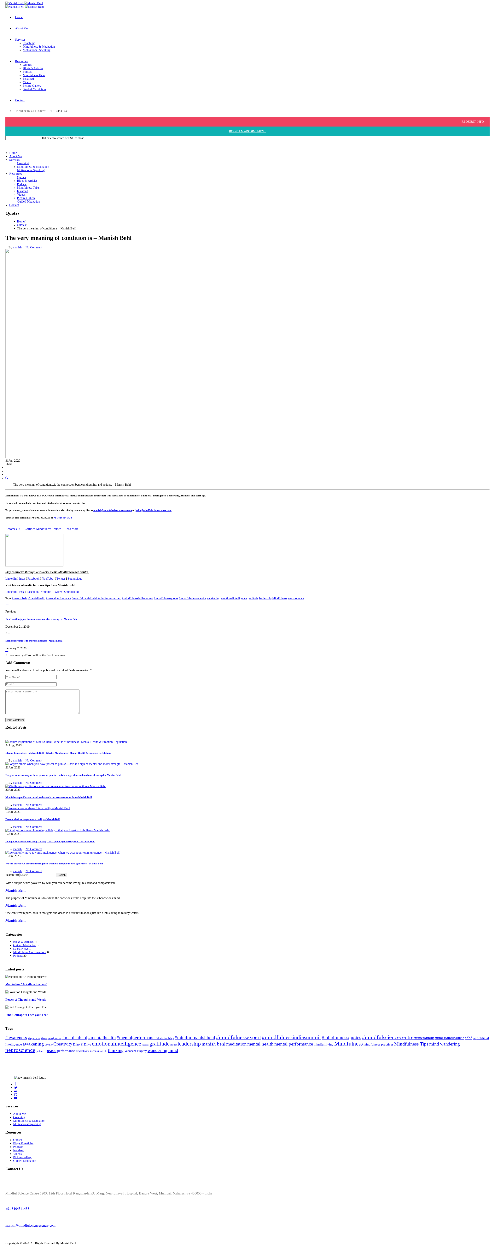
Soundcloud (74, 578)
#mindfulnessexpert (109, 598)
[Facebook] (6, 467)
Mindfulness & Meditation (39, 46)
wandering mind (163, 1050)
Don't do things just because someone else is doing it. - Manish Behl (41, 619)
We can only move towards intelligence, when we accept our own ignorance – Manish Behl (54, 863)
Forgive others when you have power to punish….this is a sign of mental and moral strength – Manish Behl (63, 775)
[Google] (6, 478)
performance (66, 1051)
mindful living (324, 1044)
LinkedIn (11, 578)
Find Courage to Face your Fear (26, 1014)
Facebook (33, 578)
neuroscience (296, 598)
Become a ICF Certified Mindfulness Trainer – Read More (41, 528)
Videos (27, 82)
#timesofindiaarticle (449, 1038)
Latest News (20, 948)
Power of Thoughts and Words (25, 999)
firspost (145, 1045)
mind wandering (444, 1043)
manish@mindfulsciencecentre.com (112, 510)
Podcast (27, 71)
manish (17, 247)
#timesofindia (424, 1038)
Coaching (29, 43)
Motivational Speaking (36, 50)
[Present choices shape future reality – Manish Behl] (37, 808)
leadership (265, 598)
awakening (213, 598)
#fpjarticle (34, 1038)
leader (173, 1044)
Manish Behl (15, 890)
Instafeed (28, 78)
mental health (260, 1043)
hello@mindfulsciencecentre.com (154, 510)
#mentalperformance (58, 598)
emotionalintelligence (234, 598)
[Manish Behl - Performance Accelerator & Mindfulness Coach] (34, 6)
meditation (236, 1043)
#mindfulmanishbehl (84, 598)
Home (19, 17)
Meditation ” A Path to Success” (26, 984)
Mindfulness (279, 598)
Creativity (62, 1043)
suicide (103, 1051)
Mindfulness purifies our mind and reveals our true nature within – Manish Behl (48, 797)
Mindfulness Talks (34, 75)
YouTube (47, 578)
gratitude (253, 598)
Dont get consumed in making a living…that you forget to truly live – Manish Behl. (50, 841)
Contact (20, 100)
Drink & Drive (82, 1044)
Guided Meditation (34, 89)
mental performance (293, 1043)
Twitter (60, 578)
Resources (21, 61)
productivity (82, 1050)
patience (40, 1051)
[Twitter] (6, 471)
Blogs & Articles (33, 68)
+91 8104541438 (57, 110)
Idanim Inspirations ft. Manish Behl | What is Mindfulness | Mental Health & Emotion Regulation (58, 752)
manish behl (213, 1043)
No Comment (34, 247)
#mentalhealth (36, 598)
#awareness (16, 1037)
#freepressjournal (51, 1038)
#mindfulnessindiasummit (137, 598)
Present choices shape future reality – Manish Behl (32, 819)
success (94, 1050)
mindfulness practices (378, 1044)
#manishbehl (19, 598)
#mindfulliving (165, 1038)
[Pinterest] (6, 474)
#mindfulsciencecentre (192, 598)
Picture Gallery (32, 85)
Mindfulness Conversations (29, 952)
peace (51, 1050)
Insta (22, 578)
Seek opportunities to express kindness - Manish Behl (33, 640)
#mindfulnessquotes (166, 598)
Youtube (46, 591)
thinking (116, 1050)
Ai (474, 1038)
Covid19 (49, 1045)
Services (20, 39)
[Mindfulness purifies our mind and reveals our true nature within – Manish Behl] (55, 786)
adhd (468, 1038)
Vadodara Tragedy (135, 1051)
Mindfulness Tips (411, 1043)
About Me (21, 28)
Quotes (27, 64)
